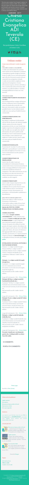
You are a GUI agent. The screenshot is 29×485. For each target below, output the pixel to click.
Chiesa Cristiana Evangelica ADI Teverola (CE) (14, 27)
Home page (14, 385)
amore (3, 415)
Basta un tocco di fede (7, 406)
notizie (25, 417)
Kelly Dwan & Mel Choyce (12, 478)
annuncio (9, 415)
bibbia (19, 415)
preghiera (8, 418)
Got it (19, 13)
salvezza (17, 418)
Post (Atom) (11, 388)
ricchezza (12, 418)
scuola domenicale (23, 418)
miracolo (22, 417)
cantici (22, 415)
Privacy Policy (23, 277)
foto (26, 415)
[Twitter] (9, 52)
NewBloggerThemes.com (14, 479)
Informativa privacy (6, 461)
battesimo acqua (15, 415)
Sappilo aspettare (6, 400)
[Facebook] (11, 52)
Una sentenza (5, 402)
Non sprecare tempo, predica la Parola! (10, 404)
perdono (3, 418)
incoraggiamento (6, 417)
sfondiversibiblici (5, 420)
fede (24, 415)
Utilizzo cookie (14, 60)
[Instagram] (14, 52)
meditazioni (16, 417)
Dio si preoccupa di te (7, 408)
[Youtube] (17, 52)
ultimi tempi (11, 420)
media (11, 417)
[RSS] (20, 52)
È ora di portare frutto (13, 443)
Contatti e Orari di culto (7, 464)
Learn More (12, 13)
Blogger (17, 454)
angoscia (6, 415)
